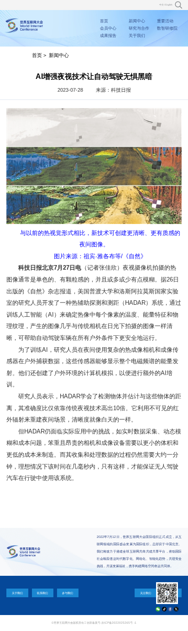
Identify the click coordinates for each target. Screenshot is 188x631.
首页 (104, 21)
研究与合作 (139, 28)
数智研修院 (167, 28)
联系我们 (42, 592)
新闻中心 (137, 21)
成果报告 (108, 35)
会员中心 (108, 28)
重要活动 (165, 21)
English (168, 5)
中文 (161, 5)
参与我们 (67, 592)
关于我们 (137, 35)
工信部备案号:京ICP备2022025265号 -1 (110, 622)
